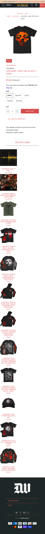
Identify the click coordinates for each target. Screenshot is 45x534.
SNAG (21, 1)
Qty (7, 107)
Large (26, 95)
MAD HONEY (27, 1)
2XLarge (19, 101)
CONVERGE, (36, 1)
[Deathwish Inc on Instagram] (28, 513)
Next (27, 13)
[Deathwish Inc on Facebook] (20, 513)
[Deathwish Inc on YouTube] (24, 513)
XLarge (10, 101)
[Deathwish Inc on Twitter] (16, 513)
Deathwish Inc (24, 518)
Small (9, 95)
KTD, (17, 1)
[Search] (32, 5)
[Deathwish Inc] (22, 5)
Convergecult (11, 65)
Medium (18, 95)
